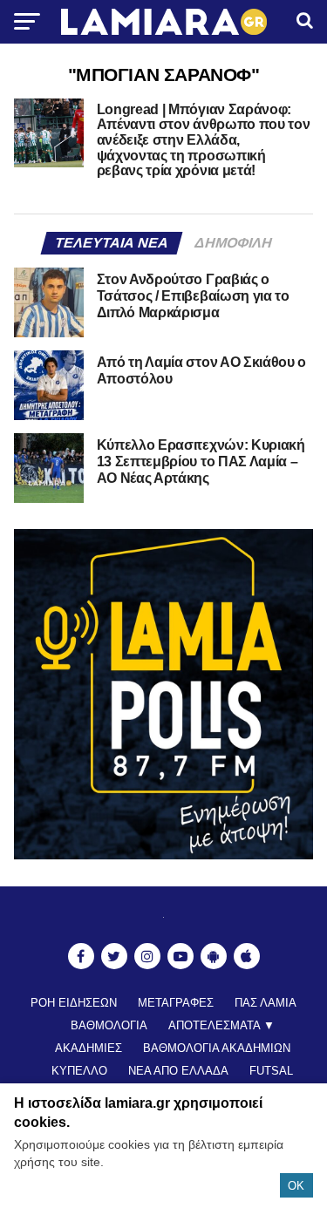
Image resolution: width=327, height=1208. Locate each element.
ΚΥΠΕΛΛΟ (79, 1070)
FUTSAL (271, 1070)
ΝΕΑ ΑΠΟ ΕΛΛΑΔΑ (178, 1070)
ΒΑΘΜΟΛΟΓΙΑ (109, 1025)
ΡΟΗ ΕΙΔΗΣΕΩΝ (74, 1002)
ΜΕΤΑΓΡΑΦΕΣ (176, 1002)
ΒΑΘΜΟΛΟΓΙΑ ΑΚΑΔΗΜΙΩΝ (216, 1048)
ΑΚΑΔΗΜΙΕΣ (88, 1048)
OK (296, 1185)
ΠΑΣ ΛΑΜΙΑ (265, 1002)
